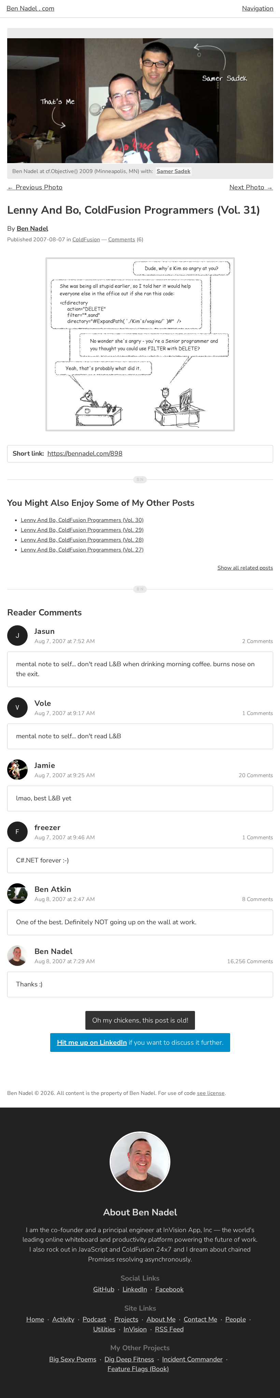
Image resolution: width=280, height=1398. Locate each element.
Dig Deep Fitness (129, 1359)
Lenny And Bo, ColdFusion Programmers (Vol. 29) (82, 530)
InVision (135, 1329)
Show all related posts (245, 568)
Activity (63, 1319)
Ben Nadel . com (30, 8)
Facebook (169, 1289)
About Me (161, 1319)
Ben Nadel (32, 228)
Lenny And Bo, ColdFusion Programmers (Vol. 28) (82, 540)
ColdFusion (86, 239)
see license (211, 1093)
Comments (121, 239)
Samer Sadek (174, 171)
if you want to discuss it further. (140, 1042)
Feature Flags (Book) (138, 1369)
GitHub (103, 1289)
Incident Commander (192, 1359)
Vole (42, 703)
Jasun (44, 631)
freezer (47, 827)
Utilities (104, 1329)
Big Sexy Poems (72, 1359)
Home (35, 1319)
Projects (126, 1319)
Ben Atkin (52, 889)
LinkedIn (135, 1289)
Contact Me (200, 1319)
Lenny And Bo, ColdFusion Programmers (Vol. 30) (82, 520)
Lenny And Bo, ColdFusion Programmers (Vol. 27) (82, 550)
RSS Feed (169, 1329)
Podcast (94, 1319)
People (235, 1319)
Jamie (44, 765)
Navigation (258, 8)
